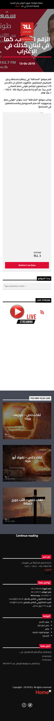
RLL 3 (37, 256)
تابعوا (17, 6)
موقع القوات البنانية (41, 632)
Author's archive (27, 265)
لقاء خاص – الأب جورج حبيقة (27, 501)
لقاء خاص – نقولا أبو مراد (27, 459)
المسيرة (45, 636)
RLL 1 (7, 434)
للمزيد (48, 569)
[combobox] (27, 286)
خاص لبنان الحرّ (43, 625)
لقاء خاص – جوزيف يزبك (27, 416)
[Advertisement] (27, 357)
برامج (47, 629)
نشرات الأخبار (44, 622)
